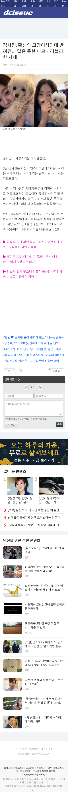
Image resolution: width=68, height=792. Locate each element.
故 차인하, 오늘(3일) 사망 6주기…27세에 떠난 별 (34, 355)
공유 (20, 370)
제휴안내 (19, 768)
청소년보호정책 (23, 771)
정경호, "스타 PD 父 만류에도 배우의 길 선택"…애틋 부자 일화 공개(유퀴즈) (33, 343)
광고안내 (30, 768)
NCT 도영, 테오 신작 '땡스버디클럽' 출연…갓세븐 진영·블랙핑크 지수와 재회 (34, 349)
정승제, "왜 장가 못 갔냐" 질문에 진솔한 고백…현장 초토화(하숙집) (34, 361)
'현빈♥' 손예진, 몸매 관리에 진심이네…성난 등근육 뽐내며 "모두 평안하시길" (34, 338)
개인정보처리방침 (56, 768)
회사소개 (8, 768)
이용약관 (41, 768)
